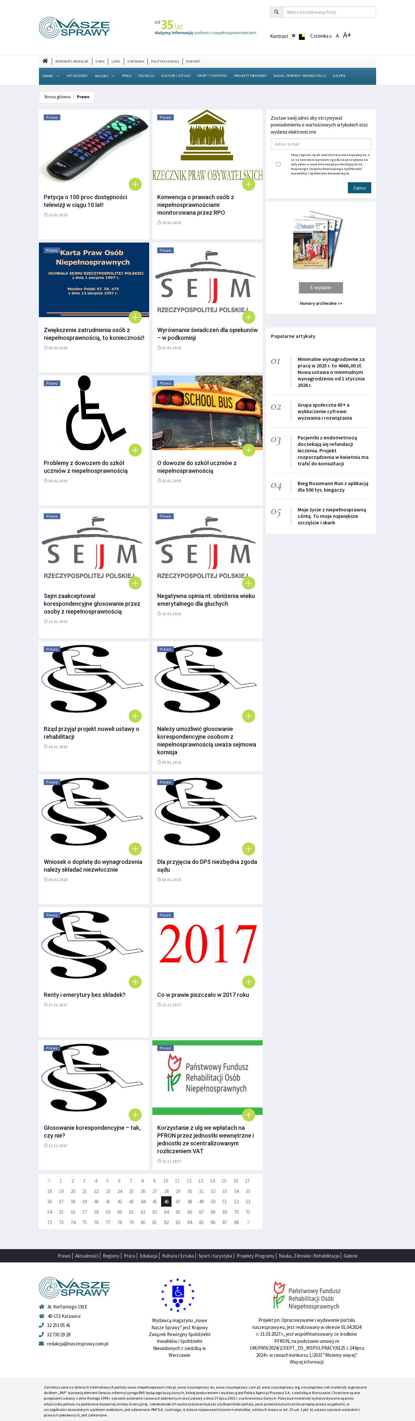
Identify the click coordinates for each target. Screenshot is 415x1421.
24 (119, 1191)
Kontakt (193, 61)
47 (178, 1202)
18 (49, 1191)
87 (224, 1222)
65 (178, 1212)
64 (166, 1212)
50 (213, 1202)
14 (212, 1181)
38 (73, 1202)
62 (143, 1212)
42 (119, 1202)
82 (166, 1222)
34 (236, 1191)
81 (154, 1222)
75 (84, 1222)
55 (61, 1212)
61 (131, 1212)
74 (73, 1222)
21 (84, 1191)
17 (247, 1181)
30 (189, 1191)
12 (189, 1181)
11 (177, 1181)
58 (96, 1212)
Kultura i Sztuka (175, 76)
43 (131, 1202)
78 (119, 1222)
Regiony (102, 76)
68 (213, 1212)
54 (49, 1212)
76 (96, 1222)
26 (143, 1191)
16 (235, 1181)
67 (201, 1212)
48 (189, 1202)
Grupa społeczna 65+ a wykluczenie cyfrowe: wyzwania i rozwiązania (325, 411)
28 (166, 1191)
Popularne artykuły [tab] (293, 336)
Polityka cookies (165, 61)
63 (154, 1212)
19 (61, 1191)
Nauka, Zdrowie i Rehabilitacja (300, 76)
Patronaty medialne (72, 61)
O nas (100, 61)
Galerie (339, 76)
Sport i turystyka (212, 76)
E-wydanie (320, 287)
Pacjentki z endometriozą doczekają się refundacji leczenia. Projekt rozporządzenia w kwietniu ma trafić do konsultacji (333, 450)
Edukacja (146, 76)
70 (236, 1212)
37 (61, 1202)
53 (248, 1202)
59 (108, 1212)
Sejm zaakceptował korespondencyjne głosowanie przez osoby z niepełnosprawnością (92, 603)
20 (73, 1191)
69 (224, 1212)
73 (61, 1222)
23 (108, 1191)
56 (73, 1212)
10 (165, 1181)
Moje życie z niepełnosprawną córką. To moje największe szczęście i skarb (332, 516)
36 (49, 1202)
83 (178, 1222)
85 (201, 1222)
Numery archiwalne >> (321, 303)
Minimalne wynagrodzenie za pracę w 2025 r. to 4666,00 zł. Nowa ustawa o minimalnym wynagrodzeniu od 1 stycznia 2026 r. (331, 372)
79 (131, 1222)
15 (224, 1181)
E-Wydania (135, 61)
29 (178, 1191)
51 (224, 1202)
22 (96, 1191)
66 (189, 1212)
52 (236, 1202)
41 (108, 1202)
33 (224, 1191)
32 (213, 1191)
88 (236, 1222)
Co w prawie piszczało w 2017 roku (203, 994)
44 (143, 1202)
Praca (127, 76)
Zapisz (359, 188)
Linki (116, 61)
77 (108, 1222)
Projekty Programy (250, 76)
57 (84, 1212)
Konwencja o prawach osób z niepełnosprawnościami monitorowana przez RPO (195, 205)
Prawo (47, 76)
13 (200, 1181)
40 (96, 1202)
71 (248, 1212)
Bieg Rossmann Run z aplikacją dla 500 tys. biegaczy (333, 486)
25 (131, 1191)
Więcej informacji (307, 1362)
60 (119, 1212)
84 (189, 1222)
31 (201, 1191)
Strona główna (57, 97)
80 (143, 1222)
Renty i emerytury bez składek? (84, 994)
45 (154, 1202)
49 (201, 1202)
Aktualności (77, 76)
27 (154, 1191)
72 (49, 1222)
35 (248, 1191)
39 (84, 1202)
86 (213, 1222)
